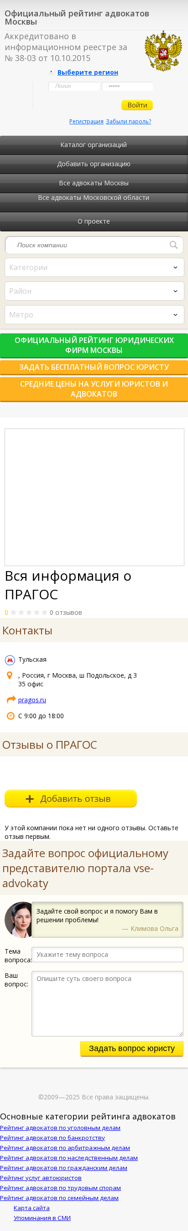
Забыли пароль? (128, 121)
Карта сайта (32, 1208)
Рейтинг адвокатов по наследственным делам (69, 1158)
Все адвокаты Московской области (93, 197)
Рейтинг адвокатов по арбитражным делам (65, 1148)
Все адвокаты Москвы (94, 183)
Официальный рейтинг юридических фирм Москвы (94, 345)
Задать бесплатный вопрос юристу (94, 367)
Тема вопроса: (18, 955)
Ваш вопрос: (16, 979)
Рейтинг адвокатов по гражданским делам (63, 1168)
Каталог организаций (93, 144)
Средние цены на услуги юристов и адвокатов (94, 389)
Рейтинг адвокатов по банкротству (52, 1138)
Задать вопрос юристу (132, 1048)
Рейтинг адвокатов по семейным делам (59, 1198)
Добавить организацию (94, 163)
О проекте (94, 221)
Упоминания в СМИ (42, 1218)
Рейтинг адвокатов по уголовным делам (60, 1128)
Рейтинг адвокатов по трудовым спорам (60, 1188)
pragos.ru (32, 699)
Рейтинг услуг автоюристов (41, 1178)
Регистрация (86, 121)
